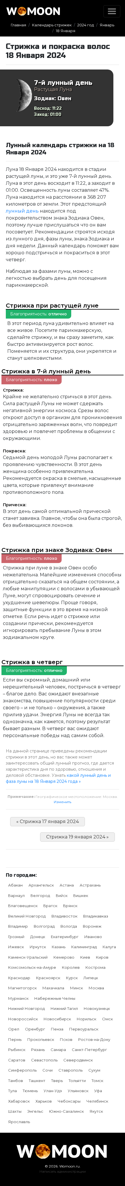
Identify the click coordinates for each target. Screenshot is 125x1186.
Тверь (57, 1080)
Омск (107, 1019)
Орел (13, 1029)
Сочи (47, 1070)
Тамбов (15, 1080)
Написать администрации (63, 1171)
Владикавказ (95, 916)
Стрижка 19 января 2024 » (77, 837)
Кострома (95, 967)
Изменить (62, 802)
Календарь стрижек (52, 25)
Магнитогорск (22, 988)
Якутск (96, 1111)
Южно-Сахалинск (66, 1111)
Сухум (94, 1070)
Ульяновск (78, 1090)
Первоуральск (83, 1029)
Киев (85, 957)
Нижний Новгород (26, 1008)
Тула (12, 1090)
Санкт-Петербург (89, 1049)
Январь (107, 25)
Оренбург (35, 1029)
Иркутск (38, 946)
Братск (50, 905)
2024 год (85, 25)
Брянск (70, 905)
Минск (76, 988)
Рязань (38, 1049)
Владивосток (64, 916)
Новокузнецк (97, 1008)
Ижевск (16, 946)
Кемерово (63, 957)
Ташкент (37, 1080)
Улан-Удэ (53, 1090)
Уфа (98, 1090)
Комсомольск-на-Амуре (32, 967)
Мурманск (18, 998)
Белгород (40, 895)
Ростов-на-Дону (94, 1039)
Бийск (61, 895)
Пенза (57, 1029)
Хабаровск (19, 1101)
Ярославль (19, 1121)
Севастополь (44, 1060)
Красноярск (48, 977)
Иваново (93, 936)
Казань (58, 946)
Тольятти (77, 1080)
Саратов (16, 1060)
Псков (66, 1039)
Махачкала (53, 988)
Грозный (16, 936)
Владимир (18, 926)
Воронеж (92, 926)
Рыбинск (16, 1049)
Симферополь (22, 1070)
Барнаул (16, 895)
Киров (102, 957)
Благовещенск (23, 905)
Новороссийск (23, 1019)
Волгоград (44, 926)
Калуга (109, 946)
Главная (18, 25)
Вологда (68, 926)
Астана (67, 885)
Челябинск (97, 1101)
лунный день (22, 211)
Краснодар (19, 977)
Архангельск (41, 885)
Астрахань (90, 885)
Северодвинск (78, 1060)
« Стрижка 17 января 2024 (47, 821)
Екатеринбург (64, 936)
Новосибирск (57, 1019)
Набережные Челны (54, 998)
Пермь (15, 1039)
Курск (72, 977)
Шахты (15, 1111)
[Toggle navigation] (111, 11)
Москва (96, 988)
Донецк (37, 936)
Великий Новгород (27, 916)
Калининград (84, 946)
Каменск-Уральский (28, 957)
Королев (71, 967)
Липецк (90, 977)
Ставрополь (70, 1070)
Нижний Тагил (64, 1008)
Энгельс (35, 1111)
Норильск (86, 1019)
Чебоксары (69, 1101)
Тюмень (30, 1090)
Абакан (15, 885)
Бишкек (80, 895)
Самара (58, 1049)
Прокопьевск (40, 1039)
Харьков (43, 1101)
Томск (97, 1080)
